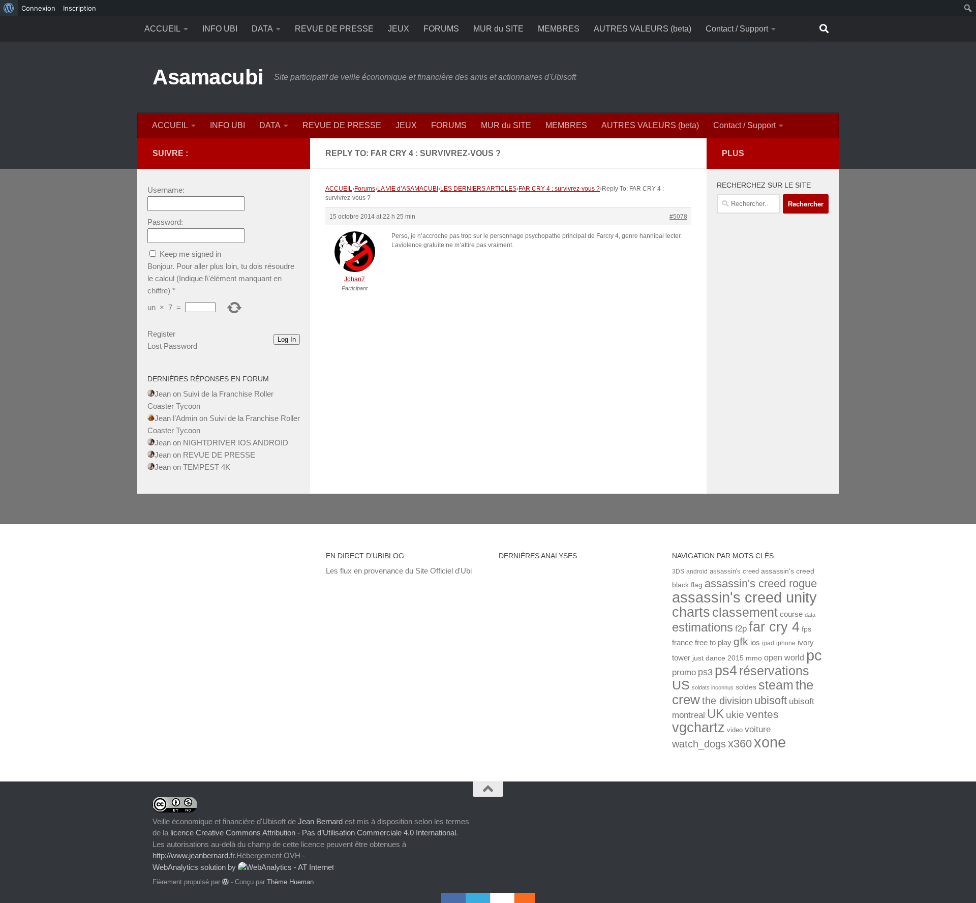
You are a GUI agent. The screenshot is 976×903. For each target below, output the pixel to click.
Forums (364, 188)
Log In (287, 339)
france (682, 643)
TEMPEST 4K (206, 467)
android (697, 571)
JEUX (398, 28)
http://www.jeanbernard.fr (193, 855)
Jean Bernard (320, 821)
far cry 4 (774, 627)
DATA (262, 28)
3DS (678, 571)
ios (755, 642)
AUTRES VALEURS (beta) (642, 28)
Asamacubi (208, 77)
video (735, 730)
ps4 (726, 670)
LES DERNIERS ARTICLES (478, 188)
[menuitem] (9, 8)
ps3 (705, 672)
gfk (741, 641)
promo (684, 672)
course (791, 614)
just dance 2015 (718, 658)
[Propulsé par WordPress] (225, 882)
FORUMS (441, 28)
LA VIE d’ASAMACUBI (407, 188)
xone (770, 742)
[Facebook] (453, 898)
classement (745, 612)
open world (784, 657)
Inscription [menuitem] (79, 8)
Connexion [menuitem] (38, 8)
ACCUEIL (162, 28)
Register (161, 333)
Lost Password (172, 346)
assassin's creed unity (744, 597)
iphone (786, 643)
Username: (166, 190)
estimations (702, 627)
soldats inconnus (713, 687)
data (810, 615)
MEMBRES (559, 28)
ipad (768, 643)
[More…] (519, 898)
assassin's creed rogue (761, 583)
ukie (735, 714)
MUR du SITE (498, 28)
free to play (713, 643)
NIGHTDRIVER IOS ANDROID (235, 442)
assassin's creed (734, 571)
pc (814, 655)
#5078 (678, 216)
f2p (741, 629)
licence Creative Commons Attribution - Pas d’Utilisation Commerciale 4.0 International (313, 832)
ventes (762, 714)
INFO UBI (219, 28)
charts (691, 612)
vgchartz (698, 727)
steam (776, 685)
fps (806, 629)
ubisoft (770, 700)
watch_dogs (699, 743)
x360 (740, 743)
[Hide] (530, 898)
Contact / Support (737, 28)
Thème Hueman (290, 882)
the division (727, 700)
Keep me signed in (190, 254)
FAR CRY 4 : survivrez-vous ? (559, 188)
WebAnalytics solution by (195, 867)
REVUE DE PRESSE (334, 28)
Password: (165, 222)
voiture (758, 729)
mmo (754, 658)
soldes (746, 687)
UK (715, 713)
